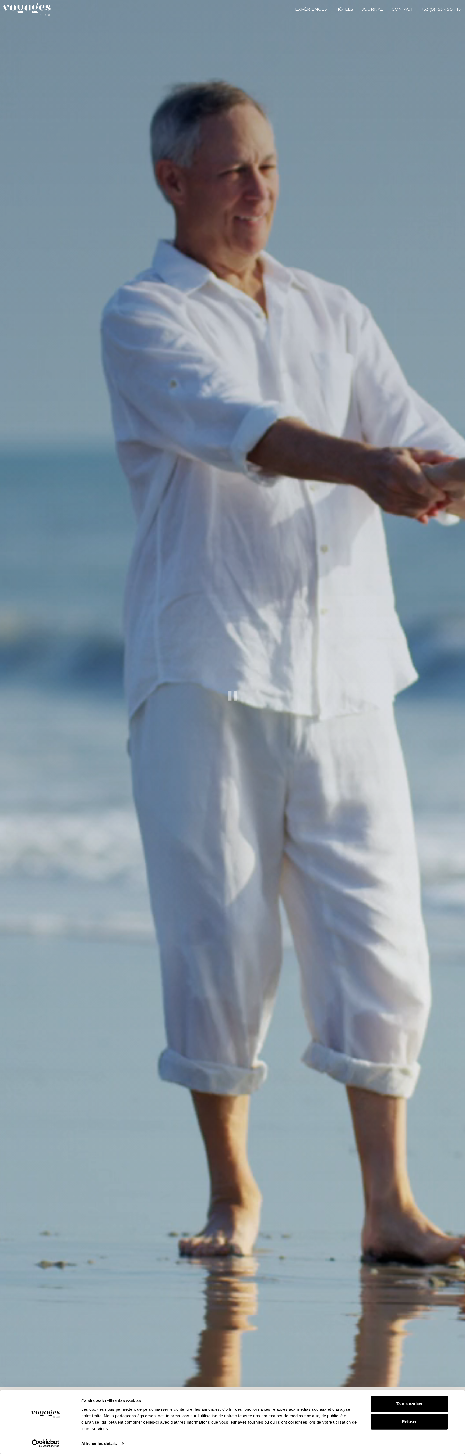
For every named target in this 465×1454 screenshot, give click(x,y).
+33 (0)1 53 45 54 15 (441, 9)
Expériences (311, 9)
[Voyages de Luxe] (27, 9)
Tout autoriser (409, 1404)
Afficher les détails (99, 1443)
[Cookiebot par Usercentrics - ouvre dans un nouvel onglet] (45, 1443)
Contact (402, 9)
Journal (372, 9)
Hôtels (344, 9)
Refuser (409, 1421)
